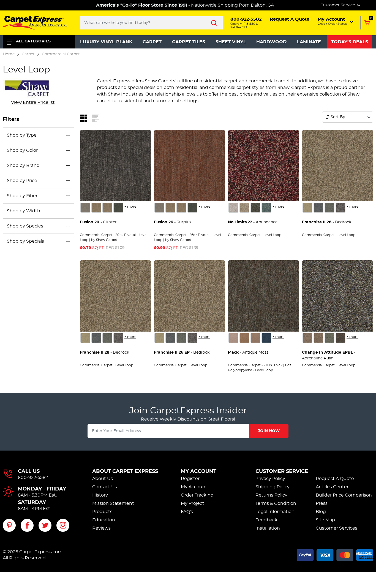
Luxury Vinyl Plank (106, 42)
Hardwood (271, 42)
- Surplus (172, 222)
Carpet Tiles (188, 42)
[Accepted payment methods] (335, 554)
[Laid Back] (340, 338)
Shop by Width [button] (23, 211)
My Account (198, 471)
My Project (192, 503)
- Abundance (252, 222)
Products (102, 511)
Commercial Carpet (61, 54)
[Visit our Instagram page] (62, 525)
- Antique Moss (248, 352)
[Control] (233, 208)
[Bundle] (96, 208)
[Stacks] (118, 208)
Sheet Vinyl (231, 42)
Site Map (325, 520)
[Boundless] (255, 208)
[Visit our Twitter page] (45, 525)
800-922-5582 (33, 477)
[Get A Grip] (307, 338)
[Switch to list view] (95, 118)
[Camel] (244, 338)
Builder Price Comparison (344, 495)
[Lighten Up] (318, 338)
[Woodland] (307, 208)
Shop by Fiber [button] (22, 196)
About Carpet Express (125, 471)
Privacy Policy (270, 478)
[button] (336, 21)
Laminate (309, 42)
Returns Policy (271, 495)
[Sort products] (327, 117)
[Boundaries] (244, 208)
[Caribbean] (266, 338)
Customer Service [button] (338, 5)
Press (322, 503)
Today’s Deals (349, 42)
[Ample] (107, 208)
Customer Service (281, 471)
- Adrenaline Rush (328, 355)
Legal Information (275, 511)
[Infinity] (266, 208)
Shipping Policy (272, 487)
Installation (267, 528)
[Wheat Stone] (255, 338)
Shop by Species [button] (25, 226)
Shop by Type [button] (22, 135)
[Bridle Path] (329, 208)
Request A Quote (335, 478)
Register (190, 478)
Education (103, 520)
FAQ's (187, 511)
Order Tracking (197, 495)
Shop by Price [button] (22, 180)
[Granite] (340, 208)
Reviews (101, 528)
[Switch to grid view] (83, 118)
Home (9, 54)
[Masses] (85, 208)
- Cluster (98, 222)
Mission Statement (113, 503)
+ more (130, 206)
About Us (102, 478)
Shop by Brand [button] (23, 165)
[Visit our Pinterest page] (9, 525)
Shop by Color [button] (22, 150)
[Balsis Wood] (233, 338)
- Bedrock (326, 222)
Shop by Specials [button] (25, 241)
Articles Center (332, 487)
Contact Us (104, 487)
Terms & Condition (275, 503)
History (100, 495)
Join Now (269, 431)
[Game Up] (329, 338)
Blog (321, 511)
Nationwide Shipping (214, 5)
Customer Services (336, 528)
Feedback (266, 520)
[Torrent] (318, 208)
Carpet (152, 42)
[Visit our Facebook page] (27, 525)
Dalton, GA (262, 5)
